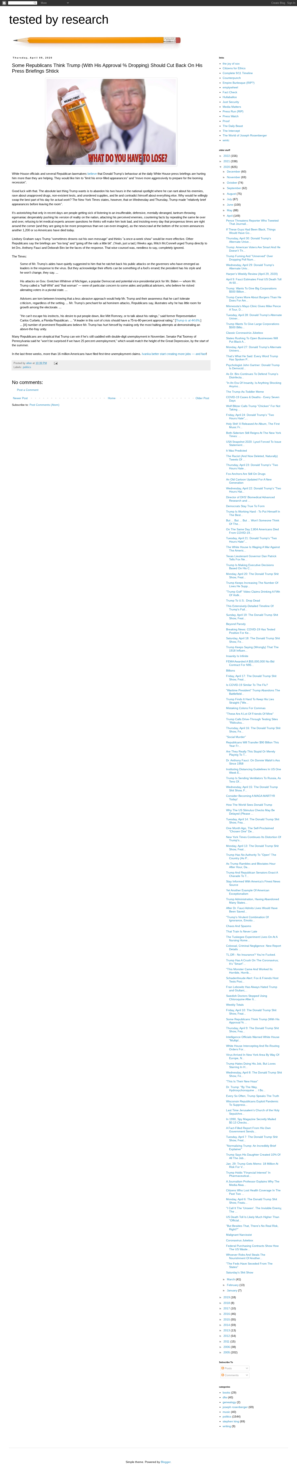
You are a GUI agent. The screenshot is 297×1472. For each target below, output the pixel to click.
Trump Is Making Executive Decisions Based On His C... (250, 566)
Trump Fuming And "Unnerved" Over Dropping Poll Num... (249, 257)
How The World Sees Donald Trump (249, 804)
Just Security (231, 102)
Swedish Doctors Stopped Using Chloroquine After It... (246, 997)
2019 (227, 1297)
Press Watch (231, 116)
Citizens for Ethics (234, 68)
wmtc (226, 140)
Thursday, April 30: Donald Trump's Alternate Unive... (248, 240)
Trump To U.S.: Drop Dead (243, 600)
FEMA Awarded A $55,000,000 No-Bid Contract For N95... (250, 663)
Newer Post (20, 398)
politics (27, 367)
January (232, 1290)
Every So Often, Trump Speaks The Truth (252, 1095)
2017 (227, 1308)
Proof (226, 121)
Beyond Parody (236, 624)
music (226, 1411)
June (230, 204)
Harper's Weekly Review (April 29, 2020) (252, 273)
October (232, 182)
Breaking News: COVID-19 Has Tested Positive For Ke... (250, 631)
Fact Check (230, 92)
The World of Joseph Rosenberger (245, 135)
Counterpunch (232, 78)
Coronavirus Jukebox (239, 1240)
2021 (227, 161)
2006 (227, 1347)
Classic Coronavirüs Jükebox (244, 332)
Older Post (202, 398)
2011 (226, 1341)
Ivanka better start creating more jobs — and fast (174, 354)
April (230, 215)
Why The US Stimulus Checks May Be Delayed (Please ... (250, 812)
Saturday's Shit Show (239, 1272)
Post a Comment (27, 389)
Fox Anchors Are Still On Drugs (245, 473)
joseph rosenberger (235, 1407)
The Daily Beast (233, 126)
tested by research (58, 19)
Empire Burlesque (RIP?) (239, 82)
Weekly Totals (235, 1004)
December (234, 171)
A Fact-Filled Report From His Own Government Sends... (248, 1129)
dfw (225, 1397)
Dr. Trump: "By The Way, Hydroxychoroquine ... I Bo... (245, 1088)
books (226, 1392)
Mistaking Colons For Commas (245, 708)
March (231, 1279)
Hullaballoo (230, 97)
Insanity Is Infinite (237, 656)
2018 (227, 1303)
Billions (230, 670)
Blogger (166, 1462)
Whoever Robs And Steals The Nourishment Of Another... (245, 1256)
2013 (227, 1330)
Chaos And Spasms (238, 926)
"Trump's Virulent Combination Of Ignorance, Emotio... (247, 918)
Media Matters (232, 106)
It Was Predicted (236, 450)
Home (112, 398)
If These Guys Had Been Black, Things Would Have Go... (251, 231)
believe (92, 173)
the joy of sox (231, 63)
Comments (231, 1375)
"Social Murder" (236, 737)
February (233, 1285)
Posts (228, 1368)
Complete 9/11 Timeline (238, 73)
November (234, 177)
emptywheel (230, 87)
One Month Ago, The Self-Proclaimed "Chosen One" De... (250, 829)
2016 (227, 1313)
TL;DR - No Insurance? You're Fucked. (251, 954)
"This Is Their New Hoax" (242, 1081)
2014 (227, 1325)
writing (227, 1426)
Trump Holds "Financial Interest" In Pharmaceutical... (248, 1174)
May (230, 210)
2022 (227, 155)
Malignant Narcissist (239, 1234)
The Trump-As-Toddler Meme (245, 391)
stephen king (231, 1421)
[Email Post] (55, 363)
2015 (227, 1319)
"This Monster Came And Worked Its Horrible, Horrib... (249, 971)
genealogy (229, 1402)
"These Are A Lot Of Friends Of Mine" (250, 713)
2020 (227, 166)
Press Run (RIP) (233, 111)
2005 (227, 1352)
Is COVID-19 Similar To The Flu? (247, 684)
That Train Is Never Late (241, 931)
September (234, 188)
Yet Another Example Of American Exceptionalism (247, 892)
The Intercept (231, 130)
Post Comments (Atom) (44, 404)
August (232, 193)
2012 (227, 1335)
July (230, 199)
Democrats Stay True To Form (245, 506)
